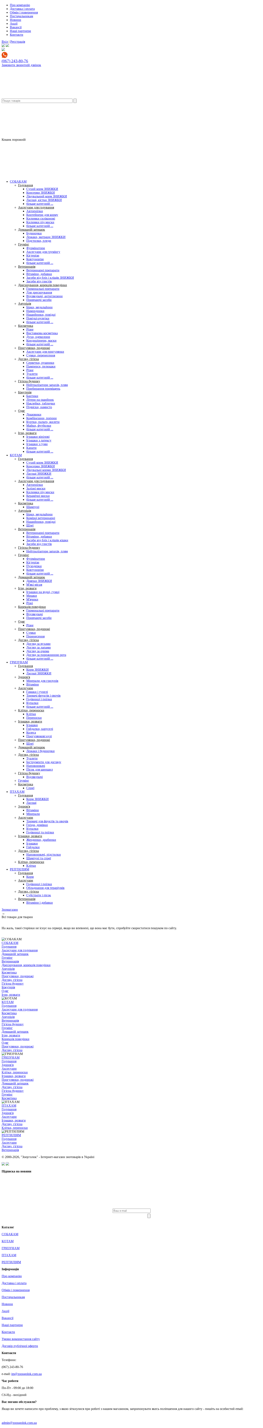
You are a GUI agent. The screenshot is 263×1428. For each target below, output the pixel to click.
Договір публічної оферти (20, 1346)
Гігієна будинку (29, 381)
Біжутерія (24, 392)
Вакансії (16, 27)
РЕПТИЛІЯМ (19, 869)
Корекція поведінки (32, 607)
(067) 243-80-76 (15, 61)
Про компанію (20, 5)
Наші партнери (20, 31)
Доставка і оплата (22, 8)
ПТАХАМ (17, 791)
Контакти (16, 34)
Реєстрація (17, 41)
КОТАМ (16, 455)
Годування (25, 185)
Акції (13, 23)
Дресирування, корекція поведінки (42, 285)
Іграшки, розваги (30, 721)
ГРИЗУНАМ (19, 662)
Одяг (21, 411)
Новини (15, 20)
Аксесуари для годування (36, 207)
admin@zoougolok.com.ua (19, 1423)
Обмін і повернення (24, 12)
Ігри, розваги (27, 433)
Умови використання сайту (21, 1339)
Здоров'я (24, 677)
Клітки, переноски (31, 710)
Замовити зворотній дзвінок (21, 65)
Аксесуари (25, 688)
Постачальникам (21, 16)
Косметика (25, 325)
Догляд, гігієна (28, 359)
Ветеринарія (26, 266)
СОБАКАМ (18, 181)
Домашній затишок (31, 229)
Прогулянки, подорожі (34, 348)
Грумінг (23, 244)
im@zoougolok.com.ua (26, 1374)
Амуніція (24, 303)
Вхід (5, 41)
